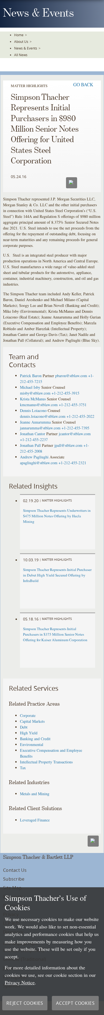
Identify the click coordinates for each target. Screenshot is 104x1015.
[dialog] (52, 951)
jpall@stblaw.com (68, 445)
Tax (23, 767)
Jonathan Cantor (32, 433)
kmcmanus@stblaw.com (39, 404)
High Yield (28, 732)
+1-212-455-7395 (75, 427)
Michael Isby (30, 387)
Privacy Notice (20, 982)
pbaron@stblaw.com (71, 375)
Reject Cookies (24, 1003)
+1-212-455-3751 (73, 404)
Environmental (31, 744)
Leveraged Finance (35, 820)
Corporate (27, 715)
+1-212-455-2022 (80, 416)
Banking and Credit (35, 738)
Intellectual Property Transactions (46, 761)
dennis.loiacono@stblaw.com (42, 416)
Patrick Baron (31, 375)
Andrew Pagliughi (34, 457)
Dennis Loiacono (33, 410)
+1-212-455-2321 (72, 462)
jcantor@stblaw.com (75, 433)
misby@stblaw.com (35, 393)
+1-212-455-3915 (65, 393)
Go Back (83, 84)
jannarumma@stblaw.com (40, 427)
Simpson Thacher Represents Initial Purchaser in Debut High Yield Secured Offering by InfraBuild (57, 575)
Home (19, 35)
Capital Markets (32, 721)
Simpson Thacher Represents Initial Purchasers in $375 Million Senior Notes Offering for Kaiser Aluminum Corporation (55, 634)
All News (20, 55)
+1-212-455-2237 (34, 439)
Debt (23, 727)
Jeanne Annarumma (35, 422)
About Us (21, 41)
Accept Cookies (75, 1003)
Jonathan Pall (30, 445)
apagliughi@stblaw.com (38, 462)
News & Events (25, 48)
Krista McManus (33, 398)
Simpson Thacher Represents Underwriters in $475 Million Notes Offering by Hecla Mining (57, 516)
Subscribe (13, 879)
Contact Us (15, 870)
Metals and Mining (34, 793)
